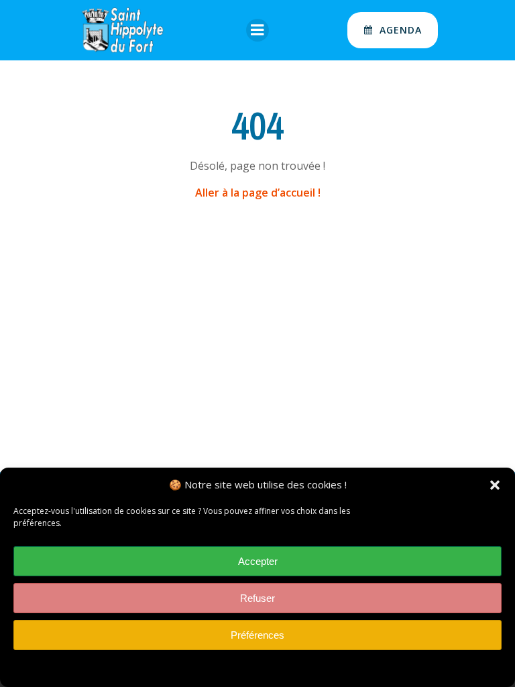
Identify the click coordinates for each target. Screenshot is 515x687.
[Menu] (257, 30)
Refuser (257, 598)
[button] (495, 485)
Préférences (257, 635)
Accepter (258, 561)
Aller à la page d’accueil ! (258, 192)
